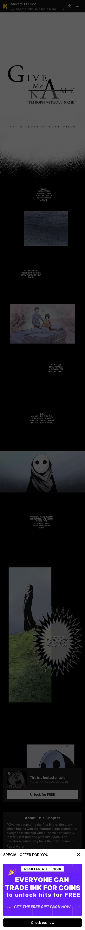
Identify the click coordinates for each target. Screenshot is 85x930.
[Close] (78, 854)
